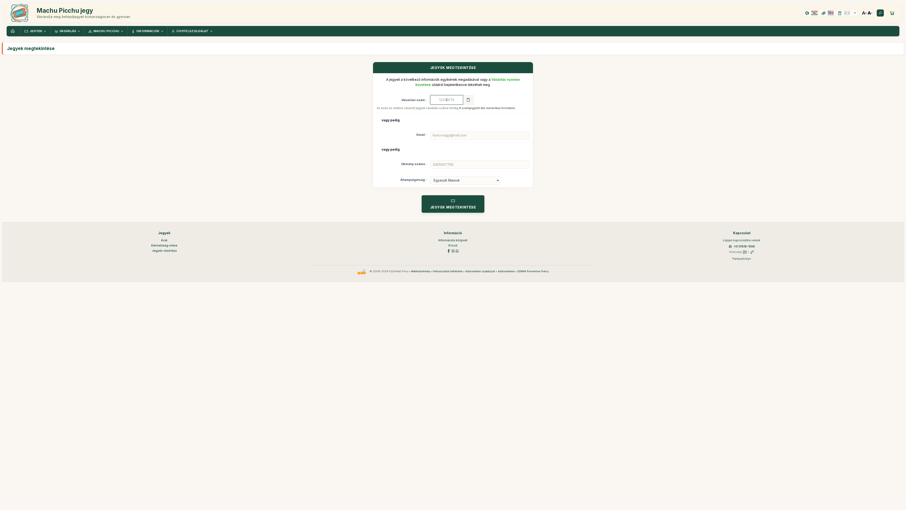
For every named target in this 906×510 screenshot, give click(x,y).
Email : (421, 134)
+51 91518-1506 (744, 246)
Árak (164, 240)
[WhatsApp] (457, 250)
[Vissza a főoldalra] (13, 31)
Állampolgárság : (413, 180)
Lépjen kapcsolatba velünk (741, 240)
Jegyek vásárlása (164, 250)
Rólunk (453, 245)
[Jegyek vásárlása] (892, 13)
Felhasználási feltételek (447, 271)
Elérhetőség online (164, 245)
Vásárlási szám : (414, 100)
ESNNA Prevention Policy (533, 271)
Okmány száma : (414, 164)
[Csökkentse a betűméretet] (870, 13)
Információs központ (452, 240)
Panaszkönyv (741, 258)
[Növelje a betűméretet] (864, 13)
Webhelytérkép (420, 271)
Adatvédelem (506, 271)
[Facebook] (449, 250)
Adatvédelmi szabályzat (480, 271)
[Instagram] (453, 250)
